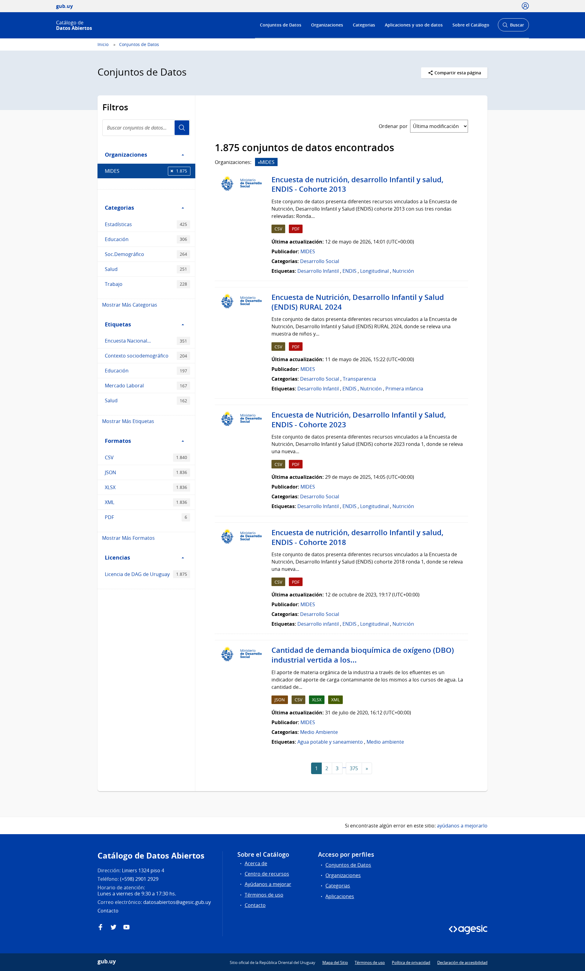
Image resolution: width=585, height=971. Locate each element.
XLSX (146, 487)
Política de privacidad (411, 962)
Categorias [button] (119, 208)
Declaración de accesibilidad (462, 962)
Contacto (255, 905)
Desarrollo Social (319, 261)
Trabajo (146, 284)
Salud (146, 269)
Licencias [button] (117, 557)
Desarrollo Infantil (318, 271)
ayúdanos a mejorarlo (462, 825)
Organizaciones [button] (126, 154)
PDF (146, 517)
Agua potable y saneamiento (330, 741)
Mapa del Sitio (335, 962)
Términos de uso (264, 894)
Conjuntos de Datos (280, 25)
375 (354, 768)
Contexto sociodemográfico (146, 355)
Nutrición (403, 271)
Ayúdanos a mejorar (268, 884)
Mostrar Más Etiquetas (128, 421)
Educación (146, 239)
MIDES (146, 171)
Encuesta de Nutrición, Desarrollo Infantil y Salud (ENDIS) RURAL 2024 (357, 302)
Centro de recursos (267, 873)
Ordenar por (393, 126)
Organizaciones (327, 25)
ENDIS (349, 271)
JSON (146, 472)
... (344, 766)
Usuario (182, 127)
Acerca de (256, 863)
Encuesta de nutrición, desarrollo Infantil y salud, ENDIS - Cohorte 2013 (357, 184)
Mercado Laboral (146, 385)
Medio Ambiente (319, 732)
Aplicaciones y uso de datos (414, 25)
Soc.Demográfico (146, 254)
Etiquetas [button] (118, 324)
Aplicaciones (339, 896)
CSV (146, 457)
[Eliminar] (259, 162)
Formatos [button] (118, 441)
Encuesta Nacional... (146, 340)
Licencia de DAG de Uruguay (146, 574)
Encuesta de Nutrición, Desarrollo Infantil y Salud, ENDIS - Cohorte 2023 (358, 419)
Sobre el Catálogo (470, 25)
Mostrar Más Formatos (128, 538)
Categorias (364, 25)
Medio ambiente (385, 741)
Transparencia (359, 378)
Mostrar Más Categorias (129, 304)
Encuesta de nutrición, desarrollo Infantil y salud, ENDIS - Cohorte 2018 (357, 537)
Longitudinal (374, 271)
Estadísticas (146, 224)
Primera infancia (404, 388)
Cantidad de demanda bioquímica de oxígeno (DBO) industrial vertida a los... (362, 655)
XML (146, 502)
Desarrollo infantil (318, 624)
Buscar (513, 26)
